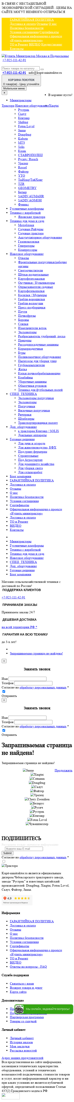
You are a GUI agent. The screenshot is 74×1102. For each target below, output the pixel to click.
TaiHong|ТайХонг (30, 180)
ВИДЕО (34, 44)
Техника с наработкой (25, 213)
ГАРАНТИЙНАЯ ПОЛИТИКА (32, 20)
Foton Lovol (26, 126)
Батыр (22, 192)
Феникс (23, 204)
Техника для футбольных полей (40, 390)
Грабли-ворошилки (31, 299)
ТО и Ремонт (19, 44)
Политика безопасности (27, 28)
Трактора (8, 106)
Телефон (8, 683)
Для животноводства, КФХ (37, 447)
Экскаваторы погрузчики (36, 398)
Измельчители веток (32, 328)
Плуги (22, 311)
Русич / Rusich (28, 159)
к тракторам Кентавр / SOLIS (38, 431)
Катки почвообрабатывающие (39, 373)
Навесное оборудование (32, 106)
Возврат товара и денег (26, 988)
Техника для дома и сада (27, 221)
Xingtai (54, 106)
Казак (22, 151)
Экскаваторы (27, 332)
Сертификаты (49, 32)
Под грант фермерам (32, 451)
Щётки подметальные (33, 274)
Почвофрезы (27, 316)
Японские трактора (31, 217)
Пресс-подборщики (31, 307)
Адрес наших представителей (22, 1058)
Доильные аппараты (32, 435)
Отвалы (23, 258)
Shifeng (23, 122)
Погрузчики (26, 406)
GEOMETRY (27, 188)
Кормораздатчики (30, 349)
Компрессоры (27, 250)
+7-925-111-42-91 (14, 60)
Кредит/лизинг (51, 44)
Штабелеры (26, 419)
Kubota (23, 138)
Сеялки (23, 324)
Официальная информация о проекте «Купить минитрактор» (36, 38)
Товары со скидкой (23, 1021)
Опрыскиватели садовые (35, 287)
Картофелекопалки (31, 291)
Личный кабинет (22, 1038)
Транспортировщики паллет (38, 423)
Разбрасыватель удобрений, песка (41, 336)
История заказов (21, 1042)
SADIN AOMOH (30, 200)
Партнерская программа (27, 1017)
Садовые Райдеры (30, 229)
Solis (21, 147)
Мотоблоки (26, 225)
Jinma (22, 130)
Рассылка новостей (23, 1050)
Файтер (23, 171)
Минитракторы (20, 100)
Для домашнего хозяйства (36, 464)
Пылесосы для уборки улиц (37, 361)
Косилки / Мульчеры (32, 295)
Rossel (22, 167)
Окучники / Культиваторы (36, 283)
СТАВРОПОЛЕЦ (30, 155)
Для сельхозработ (30, 472)
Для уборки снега (30, 468)
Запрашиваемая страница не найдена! (36, 653)
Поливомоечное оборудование (39, 357)
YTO (21, 176)
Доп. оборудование (23, 427)
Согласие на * (35, 687)
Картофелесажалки (31, 278)
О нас (53, 24)
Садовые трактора (31, 233)
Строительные (28, 456)
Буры (21, 353)
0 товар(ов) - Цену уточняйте (21, 82)
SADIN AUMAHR (31, 196)
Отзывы (42, 24)
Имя (5, 679)
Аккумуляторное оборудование (40, 237)
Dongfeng (24, 134)
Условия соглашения (24, 32)
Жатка (22, 369)
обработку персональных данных (43, 687)
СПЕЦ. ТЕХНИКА (23, 394)
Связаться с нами (22, 983)
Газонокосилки (28, 241)
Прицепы (24, 340)
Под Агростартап (30, 460)
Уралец (23, 163)
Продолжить (63, 770)
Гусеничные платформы (27, 208)
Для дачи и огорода (31, 443)
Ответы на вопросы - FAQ (28, 967)
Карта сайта (18, 992)
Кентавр (24, 118)
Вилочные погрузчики (34, 410)
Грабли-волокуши (30, 303)
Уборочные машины (32, 381)
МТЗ (21, 143)
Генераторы (26, 246)
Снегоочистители (30, 270)
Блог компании (20, 476)
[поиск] (42, 69)
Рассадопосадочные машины (38, 344)
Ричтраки (24, 414)
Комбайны (25, 377)
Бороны (23, 320)
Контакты (17, 48)
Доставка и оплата (23, 24)
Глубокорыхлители (31, 365)
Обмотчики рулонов (32, 386)
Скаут (22, 114)
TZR (21, 184)
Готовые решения (22, 439)
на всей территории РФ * (19, 627)
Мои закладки (20, 1046)
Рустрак (23, 110)
